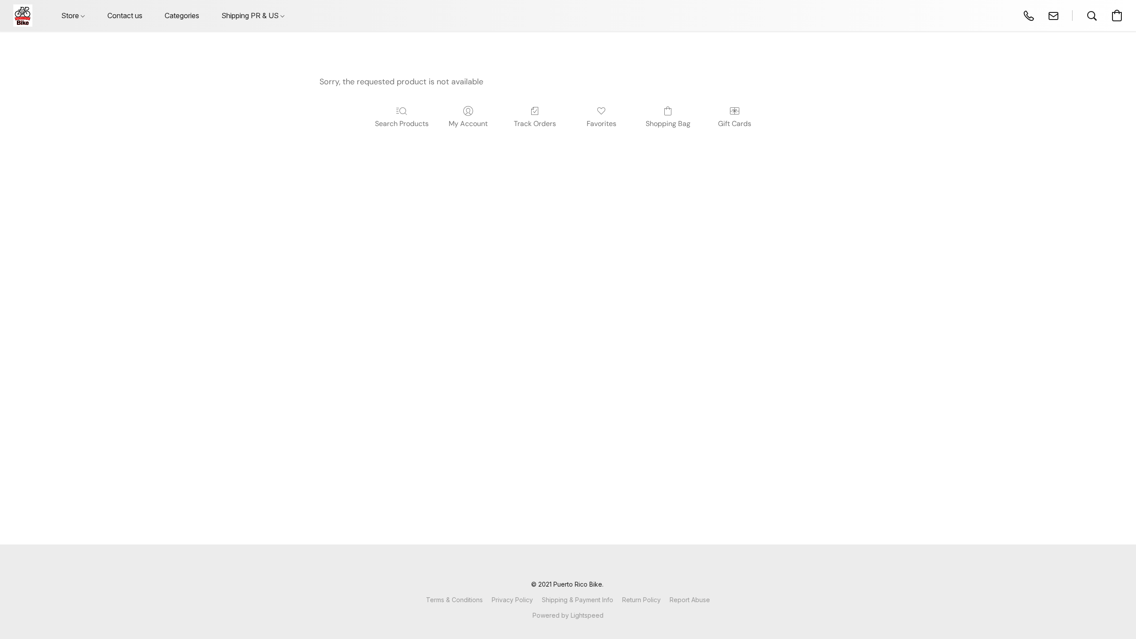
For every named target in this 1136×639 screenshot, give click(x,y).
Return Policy (641, 600)
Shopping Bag (668, 123)
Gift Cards (734, 123)
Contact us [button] (124, 15)
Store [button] (71, 15)
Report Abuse (690, 600)
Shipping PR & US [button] (250, 15)
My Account (468, 123)
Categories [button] (182, 15)
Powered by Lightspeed (568, 615)
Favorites (601, 123)
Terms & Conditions (454, 600)
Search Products (402, 123)
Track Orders (535, 123)
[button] (22, 15)
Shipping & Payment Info (577, 600)
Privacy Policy (512, 600)
